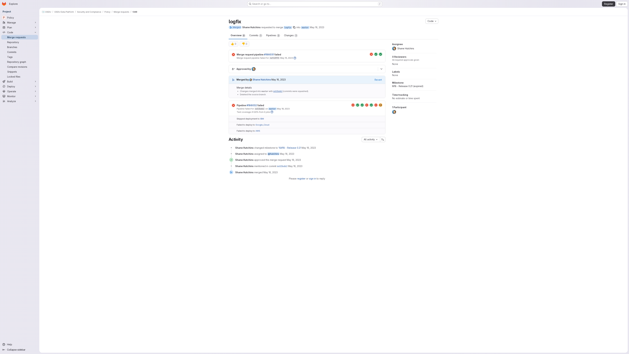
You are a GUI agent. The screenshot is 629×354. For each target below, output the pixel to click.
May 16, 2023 (317, 27)
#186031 (269, 54)
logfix (287, 27)
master (305, 27)
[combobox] (371, 139)
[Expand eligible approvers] (381, 69)
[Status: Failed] (233, 55)
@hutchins (273, 153)
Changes (290, 35)
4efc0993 (274, 58)
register (301, 178)
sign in (312, 178)
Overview (237, 35)
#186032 (252, 105)
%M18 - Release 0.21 (289, 147)
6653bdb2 (277, 91)
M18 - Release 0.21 (407, 86)
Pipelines (272, 35)
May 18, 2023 (283, 109)
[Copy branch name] (294, 27)
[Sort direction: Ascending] (382, 139)
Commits (255, 35)
